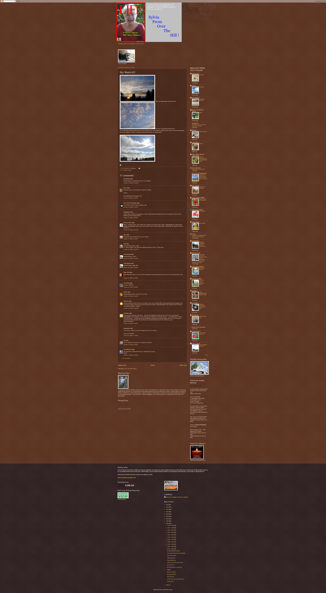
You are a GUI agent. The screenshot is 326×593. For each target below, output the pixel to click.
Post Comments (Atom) (131, 368)
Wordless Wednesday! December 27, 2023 (202, 306)
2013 (167, 511)
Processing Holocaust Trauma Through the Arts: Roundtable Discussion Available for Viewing (199, 258)
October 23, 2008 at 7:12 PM (131, 230)
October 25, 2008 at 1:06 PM (131, 355)
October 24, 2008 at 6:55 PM (131, 344)
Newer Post (122, 365)
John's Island (195, 222)
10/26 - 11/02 (170, 546)
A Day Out (201, 87)
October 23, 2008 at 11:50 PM (131, 249)
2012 (167, 514)
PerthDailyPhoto (196, 331)
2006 (167, 585)
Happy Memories (171, 558)
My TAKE (194, 290)
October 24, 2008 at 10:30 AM (131, 308)
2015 (167, 507)
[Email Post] (139, 168)
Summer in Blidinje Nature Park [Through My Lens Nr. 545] (203, 176)
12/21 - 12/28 (170, 527)
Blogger (170, 589)
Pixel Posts (195, 315)
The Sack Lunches (171, 555)
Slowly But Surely (171, 574)
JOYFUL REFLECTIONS (198, 197)
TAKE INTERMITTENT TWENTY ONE (203, 293)
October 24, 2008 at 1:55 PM (131, 323)
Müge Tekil (126, 272)
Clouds (129, 170)
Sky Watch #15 (171, 565)
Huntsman (201, 74)
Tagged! (169, 569)
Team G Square (196, 343)
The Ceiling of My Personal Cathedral (176, 553)
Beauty (125, 170)
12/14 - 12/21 (170, 530)
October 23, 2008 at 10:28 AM (131, 183)
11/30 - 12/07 (170, 534)
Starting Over (170, 581)
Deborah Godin (128, 222)
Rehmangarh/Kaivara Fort (203, 345)
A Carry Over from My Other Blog (175, 579)
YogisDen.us (195, 123)
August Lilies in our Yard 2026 (202, 199)
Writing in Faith (196, 253)
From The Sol (195, 185)
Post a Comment (126, 358)
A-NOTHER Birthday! (202, 268)
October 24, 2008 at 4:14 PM (131, 335)
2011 (167, 516)
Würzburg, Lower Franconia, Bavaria (201, 282)
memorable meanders (197, 266)
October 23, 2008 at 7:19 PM (131, 239)
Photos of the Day (171, 572)
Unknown (126, 301)
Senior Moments (196, 168)
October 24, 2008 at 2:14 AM (131, 278)
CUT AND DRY (195, 97)
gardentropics (195, 241)
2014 (167, 509)
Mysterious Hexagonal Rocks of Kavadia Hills (202, 244)
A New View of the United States (175, 562)
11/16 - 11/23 (170, 539)
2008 (167, 523)
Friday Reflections (171, 560)
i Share (194, 234)
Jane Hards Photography (130, 203)
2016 (167, 504)
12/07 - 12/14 (170, 532)
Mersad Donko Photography (199, 173)
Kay (125, 340)
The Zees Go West (196, 278)
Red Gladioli (202, 211)
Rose (125, 234)
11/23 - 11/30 (170, 537)
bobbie (125, 292)
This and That (170, 576)
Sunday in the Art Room (202, 187)
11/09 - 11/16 (170, 542)
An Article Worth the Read (173, 550)
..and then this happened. (202, 333)
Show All (206, 354)
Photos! (201, 143)
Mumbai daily (195, 73)
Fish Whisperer (128, 349)
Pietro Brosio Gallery (197, 209)
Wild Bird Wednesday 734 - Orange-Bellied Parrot (203, 159)
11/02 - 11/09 (170, 544)
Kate (125, 243)
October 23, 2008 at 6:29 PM (131, 198)
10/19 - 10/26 (170, 549)
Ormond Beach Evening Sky (198, 169)
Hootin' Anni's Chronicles (198, 327)
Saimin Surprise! (203, 131)
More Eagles (202, 223)
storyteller (126, 313)
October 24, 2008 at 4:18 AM (131, 296)
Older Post (183, 365)
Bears (200, 112)
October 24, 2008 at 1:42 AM (131, 267)
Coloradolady (127, 254)
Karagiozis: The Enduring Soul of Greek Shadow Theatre (199, 236)
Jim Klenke (126, 283)
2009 (167, 521)
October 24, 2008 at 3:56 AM (131, 287)
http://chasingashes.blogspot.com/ (127, 477)
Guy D (125, 188)
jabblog (194, 85)
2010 (167, 518)
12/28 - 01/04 (170, 525)
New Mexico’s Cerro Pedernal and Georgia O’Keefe (199, 125)
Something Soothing (201, 99)
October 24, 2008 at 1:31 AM (131, 258)
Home (153, 365)
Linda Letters (195, 142)
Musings (194, 130)
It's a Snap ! (195, 303)
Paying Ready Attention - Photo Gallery (198, 155)
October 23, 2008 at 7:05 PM (131, 217)
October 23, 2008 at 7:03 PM (131, 207)
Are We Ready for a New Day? (174, 567)
